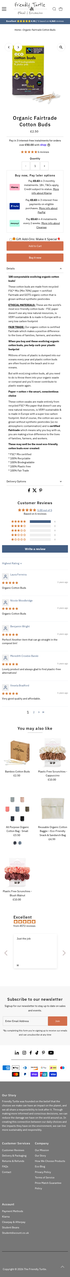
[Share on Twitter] (34, 491)
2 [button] (34, 712)
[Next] (18, 47)
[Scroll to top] (62, 1266)
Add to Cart (35, 246)
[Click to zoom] (61, 47)
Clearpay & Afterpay (13, 1222)
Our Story (40, 1155)
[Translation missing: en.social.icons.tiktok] (36, 1053)
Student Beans (10, 1227)
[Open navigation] (4, 9)
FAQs (5, 1166)
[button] (29, 152)
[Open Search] (54, 9)
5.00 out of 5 (44, 510)
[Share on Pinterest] (40, 491)
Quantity (35, 158)
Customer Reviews (13, 1150)
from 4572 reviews (24, 926)
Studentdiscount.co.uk (15, 1233)
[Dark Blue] (15, 843)
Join (57, 1021)
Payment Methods (12, 1211)
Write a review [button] (35, 549)
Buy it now (35, 257)
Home (18, 29)
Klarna (6, 1216)
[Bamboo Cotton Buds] (17, 752)
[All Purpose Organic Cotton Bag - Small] (17, 808)
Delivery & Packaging (14, 1155)
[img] (10, 582)
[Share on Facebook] (29, 491)
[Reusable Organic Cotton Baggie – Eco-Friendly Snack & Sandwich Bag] (52, 808)
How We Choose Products (50, 1161)
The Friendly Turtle (35, 1269)
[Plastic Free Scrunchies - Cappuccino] (52, 752)
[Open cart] (61, 9)
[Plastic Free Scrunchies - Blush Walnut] (17, 872)
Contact (6, 1172)
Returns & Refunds (13, 1161)
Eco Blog (40, 1166)
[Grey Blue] (20, 843)
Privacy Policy (43, 1172)
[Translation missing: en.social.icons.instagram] (24, 1053)
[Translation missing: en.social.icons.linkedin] (17, 1053)
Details (11, 268)
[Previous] (9, 47)
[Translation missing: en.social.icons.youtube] (51, 1053)
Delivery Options (16, 481)
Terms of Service (45, 1177)
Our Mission (42, 1150)
